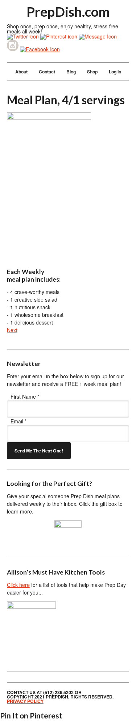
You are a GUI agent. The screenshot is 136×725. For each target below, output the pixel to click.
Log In (115, 71)
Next (12, 330)
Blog (71, 71)
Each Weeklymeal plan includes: (34, 275)
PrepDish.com (68, 12)
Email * (18, 421)
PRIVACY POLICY (25, 701)
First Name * (25, 396)
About (21, 71)
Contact (47, 71)
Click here (18, 584)
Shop (92, 71)
